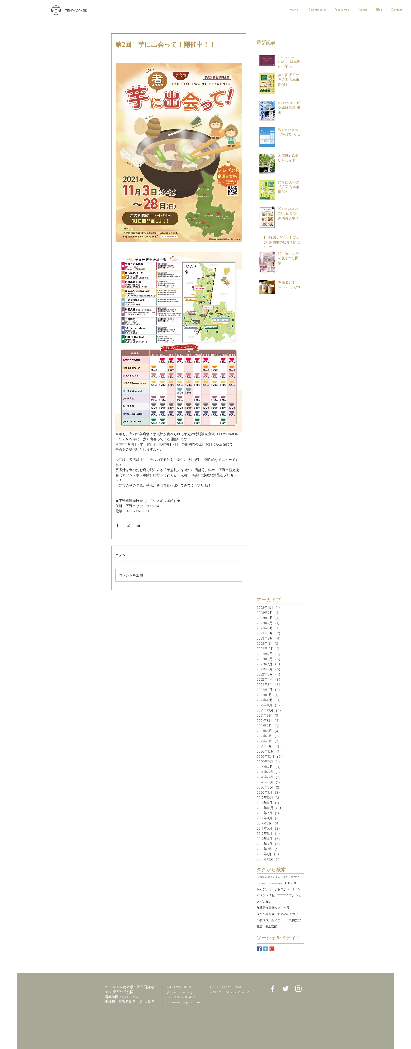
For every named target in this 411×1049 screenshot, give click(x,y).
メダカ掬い (264, 901)
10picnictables (265, 877)
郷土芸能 (271, 926)
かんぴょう (264, 889)
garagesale (276, 883)
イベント (298, 889)
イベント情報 (266, 895)
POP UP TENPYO (287, 877)
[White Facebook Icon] (272, 988)
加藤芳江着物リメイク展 (273, 908)
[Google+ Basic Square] (272, 948)
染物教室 (295, 920)
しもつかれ (281, 889)
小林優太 (263, 920)
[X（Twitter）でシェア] (128, 525)
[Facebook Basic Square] (259, 948)
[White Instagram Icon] (298, 988)
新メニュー (278, 920)
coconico (262, 883)
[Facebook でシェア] (117, 525)
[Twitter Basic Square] (265, 948)
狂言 (260, 926)
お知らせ (290, 883)
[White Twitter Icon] (285, 988)
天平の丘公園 (266, 914)
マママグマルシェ (289, 895)
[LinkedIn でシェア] (138, 525)
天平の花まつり (287, 914)
